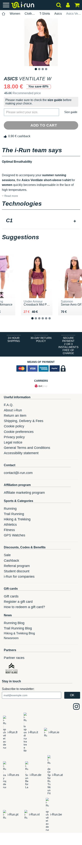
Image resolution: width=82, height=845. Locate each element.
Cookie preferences (19, 432)
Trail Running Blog (18, 628)
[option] (41, 42)
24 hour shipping (13, 339)
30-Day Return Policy (41, 339)
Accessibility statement (21, 453)
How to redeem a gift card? (24, 607)
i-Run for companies (19, 576)
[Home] (3, 14)
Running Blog (14, 623)
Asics (58, 13)
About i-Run (13, 410)
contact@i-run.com (18, 473)
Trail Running (14, 514)
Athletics (10, 524)
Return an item (15, 415)
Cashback (11, 560)
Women (15, 13)
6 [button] (52, 321)
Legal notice (13, 442)
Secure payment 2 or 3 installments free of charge (68, 345)
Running (10, 509)
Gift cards (11, 596)
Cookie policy (14, 426)
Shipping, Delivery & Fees (23, 421)
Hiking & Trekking (17, 519)
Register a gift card (18, 602)
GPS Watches (14, 535)
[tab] (41, 221)
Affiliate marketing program (24, 493)
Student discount (16, 571)
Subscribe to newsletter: (18, 688)
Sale (7, 555)
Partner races (14, 658)
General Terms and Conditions (27, 448)
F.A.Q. (8, 405)
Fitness (9, 530)
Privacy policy (14, 437)
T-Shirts (44, 13)
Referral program (17, 566)
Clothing (30, 13)
